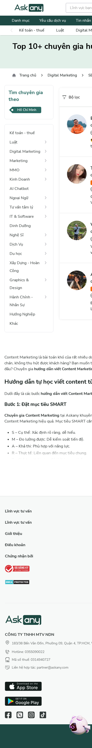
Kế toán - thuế (31, 30)
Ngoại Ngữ (19, 198)
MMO (14, 170)
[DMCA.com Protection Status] (17, 583)
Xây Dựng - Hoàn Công (24, 266)
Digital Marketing (62, 75)
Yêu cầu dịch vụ (52, 20)
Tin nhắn (83, 20)
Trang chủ (27, 75)
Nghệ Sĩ (17, 235)
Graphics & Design (19, 284)
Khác (14, 323)
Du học (16, 253)
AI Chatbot (19, 188)
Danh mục (20, 20)
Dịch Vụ (16, 244)
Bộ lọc (74, 97)
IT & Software (22, 216)
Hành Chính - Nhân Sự (21, 301)
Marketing (18, 160)
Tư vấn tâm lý (21, 207)
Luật (60, 30)
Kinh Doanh (20, 179)
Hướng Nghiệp (22, 314)
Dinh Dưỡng (20, 225)
